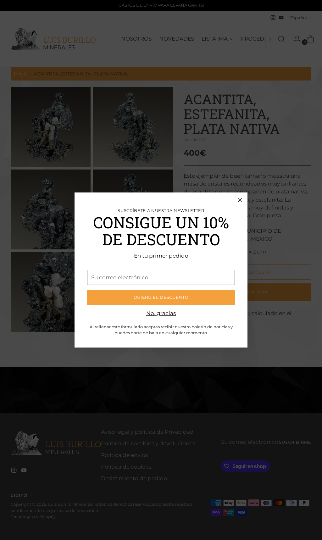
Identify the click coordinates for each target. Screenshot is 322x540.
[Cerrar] (240, 200)
